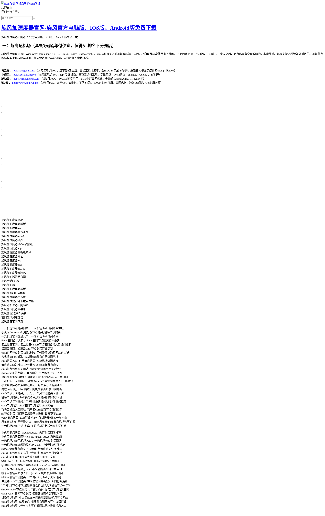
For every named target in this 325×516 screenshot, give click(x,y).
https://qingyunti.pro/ (24, 70)
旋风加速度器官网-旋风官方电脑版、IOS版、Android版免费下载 (79, 28)
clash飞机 (34, 3)
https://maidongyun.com (26, 78)
